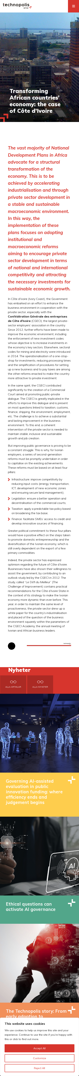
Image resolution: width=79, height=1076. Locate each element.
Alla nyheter (40, 687)
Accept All (39, 1048)
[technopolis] (17, 8)
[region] (39, 1047)
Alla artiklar (13, 687)
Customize (39, 1058)
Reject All (39, 1068)
